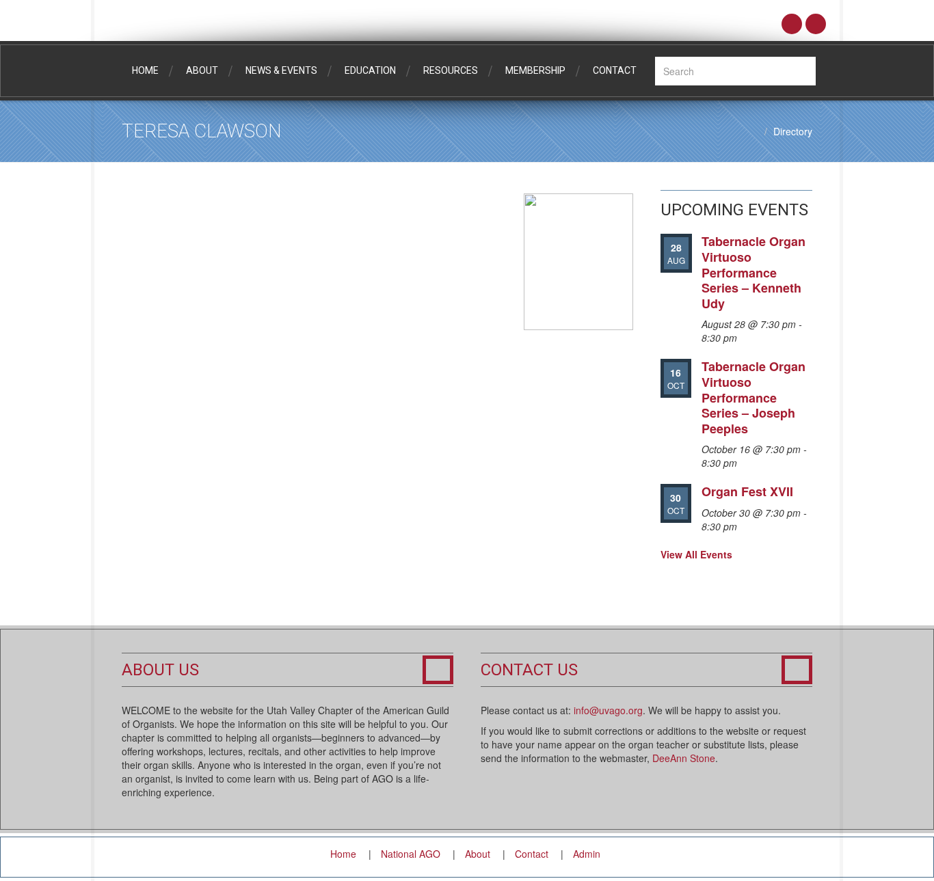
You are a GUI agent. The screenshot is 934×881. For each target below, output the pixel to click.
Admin (586, 853)
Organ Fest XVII (747, 491)
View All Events (696, 554)
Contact (615, 70)
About (202, 70)
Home (145, 70)
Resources (450, 70)
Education (370, 70)
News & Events (281, 70)
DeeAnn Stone (683, 758)
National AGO (410, 853)
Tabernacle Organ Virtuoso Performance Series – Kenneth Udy (753, 272)
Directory (792, 131)
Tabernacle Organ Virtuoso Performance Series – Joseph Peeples (753, 397)
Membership (535, 70)
